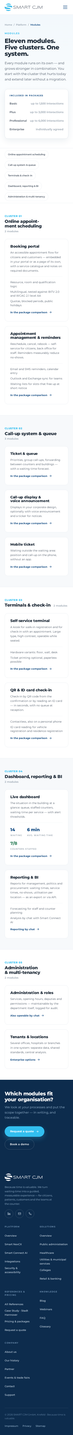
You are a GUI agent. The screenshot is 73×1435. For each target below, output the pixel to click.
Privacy (27, 1425)
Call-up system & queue (22, 164)
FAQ (42, 1317)
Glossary (45, 1326)
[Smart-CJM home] (23, 7)
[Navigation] (65, 7)
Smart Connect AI (16, 1252)
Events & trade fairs (17, 1377)
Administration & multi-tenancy (26, 196)
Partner (9, 1369)
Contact (10, 1386)
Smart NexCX (13, 1244)
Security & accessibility (12, 1270)
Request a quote (22, 1131)
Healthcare (47, 1252)
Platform (21, 24)
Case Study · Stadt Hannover (16, 1312)
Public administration (54, 1244)
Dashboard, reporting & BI (23, 186)
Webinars (46, 1309)
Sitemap (40, 1425)
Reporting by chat (22, 929)
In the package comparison (28, 312)
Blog (43, 1300)
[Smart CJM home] (36, 1177)
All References (14, 1304)
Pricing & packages (17, 1321)
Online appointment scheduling (26, 154)
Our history (12, 1360)
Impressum (11, 1425)
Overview (11, 1235)
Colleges (45, 1270)
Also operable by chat (25, 1015)
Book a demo (19, 1144)
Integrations (12, 1261)
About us (11, 1351)
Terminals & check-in (20, 175)
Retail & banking (50, 1278)
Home (8, 24)
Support (10, 1394)
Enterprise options (22, 1059)
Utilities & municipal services (53, 1261)
